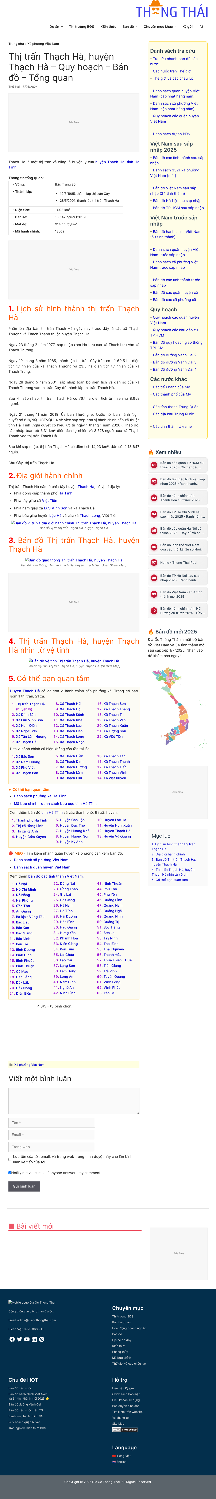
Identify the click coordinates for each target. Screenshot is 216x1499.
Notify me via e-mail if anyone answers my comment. (56, 1173)
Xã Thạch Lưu (71, 778)
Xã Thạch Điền (71, 756)
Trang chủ (16, 44)
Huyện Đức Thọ (72, 825)
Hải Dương (68, 916)
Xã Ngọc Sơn (26, 731)
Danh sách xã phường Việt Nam (41, 860)
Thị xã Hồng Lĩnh (29, 826)
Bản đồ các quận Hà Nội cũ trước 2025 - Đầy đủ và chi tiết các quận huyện (180, 530)
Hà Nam (66, 905)
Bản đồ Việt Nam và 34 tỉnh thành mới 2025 (181, 594)
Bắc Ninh (23, 939)
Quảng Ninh (113, 916)
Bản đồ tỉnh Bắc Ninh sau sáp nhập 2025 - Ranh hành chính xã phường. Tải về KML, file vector (182, 481)
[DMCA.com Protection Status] (125, 1431)
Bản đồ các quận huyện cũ (175, 292)
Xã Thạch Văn (115, 720)
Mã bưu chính (121, 1357)
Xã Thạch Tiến (115, 767)
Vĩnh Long (112, 982)
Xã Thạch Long (72, 736)
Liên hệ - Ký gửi (123, 1388)
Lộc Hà (55, 515)
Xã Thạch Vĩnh (115, 772)
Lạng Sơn (67, 965)
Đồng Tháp (69, 889)
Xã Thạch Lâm (71, 772)
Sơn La (109, 933)
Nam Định (68, 982)
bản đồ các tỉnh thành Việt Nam (55, 876)
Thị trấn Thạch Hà (30, 704)
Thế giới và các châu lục (173, 78)
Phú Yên (110, 894)
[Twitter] (19, 1341)
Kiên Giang (69, 944)
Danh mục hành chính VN (25, 1416)
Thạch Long (90, 515)
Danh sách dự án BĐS (171, 134)
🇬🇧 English (119, 1461)
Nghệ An (67, 987)
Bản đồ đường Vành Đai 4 (175, 369)
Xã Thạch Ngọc (72, 742)
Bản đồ (128, 26)
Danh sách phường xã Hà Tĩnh (40, 796)
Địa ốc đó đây (121, 1340)
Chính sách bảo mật (126, 1394)
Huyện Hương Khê (74, 831)
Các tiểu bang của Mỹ (171, 387)
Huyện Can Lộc (72, 820)
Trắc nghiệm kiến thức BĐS (27, 1428)
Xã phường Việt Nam (43, 44)
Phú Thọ (110, 889)
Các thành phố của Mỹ (172, 394)
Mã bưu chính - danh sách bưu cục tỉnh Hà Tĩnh (55, 804)
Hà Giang (67, 900)
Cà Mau (22, 971)
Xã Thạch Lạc (71, 725)
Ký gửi (187, 26)
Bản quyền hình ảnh (125, 1406)
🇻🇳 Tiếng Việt (121, 1456)
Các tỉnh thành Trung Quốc (175, 407)
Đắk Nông (24, 988)
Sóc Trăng (112, 927)
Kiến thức (108, 26)
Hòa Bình (67, 922)
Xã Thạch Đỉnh (72, 761)
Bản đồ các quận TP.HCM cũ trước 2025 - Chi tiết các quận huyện (182, 465)
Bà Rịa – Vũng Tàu (30, 917)
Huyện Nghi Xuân (118, 825)
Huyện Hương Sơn (74, 836)
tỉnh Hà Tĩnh (52, 812)
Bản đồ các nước (20, 1388)
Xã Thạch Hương (73, 767)
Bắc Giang (24, 933)
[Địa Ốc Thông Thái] (172, 9)
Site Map (118, 1423)
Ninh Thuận (113, 883)
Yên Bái (109, 993)
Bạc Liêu (23, 922)
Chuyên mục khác (158, 26)
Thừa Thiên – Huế (118, 960)
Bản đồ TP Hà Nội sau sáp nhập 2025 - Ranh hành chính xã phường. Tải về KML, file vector (182, 578)
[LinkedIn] (34, 1341)
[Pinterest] (41, 1341)
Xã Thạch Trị (114, 714)
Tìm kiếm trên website (127, 1411)
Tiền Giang (112, 965)
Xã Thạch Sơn (115, 703)
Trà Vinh (110, 971)
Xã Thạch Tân (115, 756)
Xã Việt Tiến (113, 736)
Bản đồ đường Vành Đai (24, 1404)
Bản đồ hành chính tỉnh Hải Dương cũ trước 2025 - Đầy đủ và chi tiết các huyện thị (181, 611)
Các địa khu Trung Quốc (173, 414)
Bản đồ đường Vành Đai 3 (175, 362)
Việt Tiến (49, 500)
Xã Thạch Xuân (116, 725)
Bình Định (24, 955)
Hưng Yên (68, 933)
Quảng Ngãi (113, 911)
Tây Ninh (111, 938)
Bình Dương (25, 949)
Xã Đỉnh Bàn (26, 714)
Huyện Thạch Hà (25, 691)
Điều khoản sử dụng (126, 1400)
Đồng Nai (67, 883)
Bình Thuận (25, 966)
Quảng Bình (113, 900)
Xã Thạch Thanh (117, 761)
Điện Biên (23, 993)
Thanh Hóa (112, 955)
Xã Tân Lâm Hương (31, 736)
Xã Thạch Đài (26, 742)
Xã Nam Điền (26, 725)
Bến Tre (22, 944)
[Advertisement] (74, 123)
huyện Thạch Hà (109, 162)
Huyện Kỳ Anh (71, 842)
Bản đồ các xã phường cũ (174, 300)
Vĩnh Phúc (112, 987)
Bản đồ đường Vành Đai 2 (174, 355)
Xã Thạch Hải (70, 703)
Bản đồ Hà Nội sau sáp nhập (177, 201)
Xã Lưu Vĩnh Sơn (29, 720)
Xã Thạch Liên (71, 731)
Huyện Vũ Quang (117, 836)
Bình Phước (25, 960)
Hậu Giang (68, 927)
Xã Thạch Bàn (27, 773)
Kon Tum (67, 949)
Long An (66, 976)
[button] (202, 26)
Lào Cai (66, 960)
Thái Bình (111, 944)
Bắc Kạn (22, 928)
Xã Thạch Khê (71, 720)
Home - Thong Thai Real (178, 563)
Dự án (54, 26)
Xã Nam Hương (28, 762)
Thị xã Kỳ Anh (27, 831)
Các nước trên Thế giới (172, 71)
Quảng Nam (113, 905)
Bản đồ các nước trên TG (25, 1410)
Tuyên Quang (114, 976)
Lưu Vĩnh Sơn (55, 508)
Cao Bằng (24, 977)
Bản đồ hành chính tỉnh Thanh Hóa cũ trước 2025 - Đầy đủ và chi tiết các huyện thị (182, 498)
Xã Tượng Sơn (115, 731)
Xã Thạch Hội (70, 709)
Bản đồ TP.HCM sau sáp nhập (178, 208)
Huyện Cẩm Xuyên (31, 837)
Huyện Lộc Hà (115, 820)
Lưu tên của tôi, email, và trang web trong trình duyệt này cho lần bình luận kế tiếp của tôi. (72, 1159)
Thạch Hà (86, 487)
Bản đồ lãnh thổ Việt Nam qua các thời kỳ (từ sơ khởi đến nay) (180, 547)
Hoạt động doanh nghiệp (129, 1328)
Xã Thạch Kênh (72, 714)
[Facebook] (12, 1341)
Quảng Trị (111, 922)
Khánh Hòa (69, 938)
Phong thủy (120, 1351)
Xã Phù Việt (25, 767)
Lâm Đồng (68, 971)
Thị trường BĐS (81, 26)
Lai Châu (67, 955)
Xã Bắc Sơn (25, 756)
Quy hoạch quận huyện (24, 1422)
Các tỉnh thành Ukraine (172, 426)
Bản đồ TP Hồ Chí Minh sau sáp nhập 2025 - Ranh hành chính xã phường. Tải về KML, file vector (182, 514)
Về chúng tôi (120, 1417)
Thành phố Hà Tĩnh (31, 820)
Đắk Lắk (22, 982)
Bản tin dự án (121, 1322)
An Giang (23, 911)
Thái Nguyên (114, 949)
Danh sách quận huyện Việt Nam (42, 867)
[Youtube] (27, 1341)
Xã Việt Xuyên (115, 778)
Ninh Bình (68, 993)
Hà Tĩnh (65, 493)
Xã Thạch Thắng (117, 709)
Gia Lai (65, 894)
